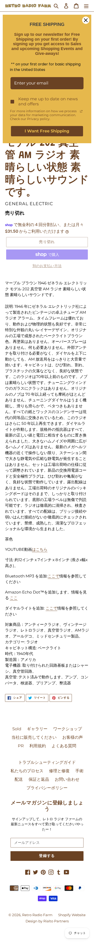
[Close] (85, 20)
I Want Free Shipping (47, 131)
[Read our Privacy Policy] (81, 111)
